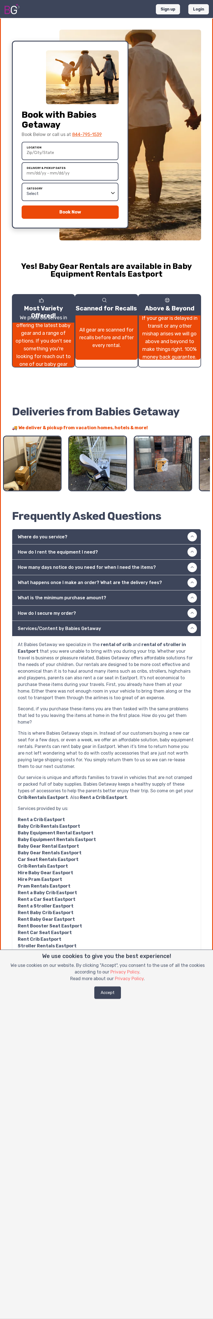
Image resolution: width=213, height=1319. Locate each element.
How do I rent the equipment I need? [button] (58, 552)
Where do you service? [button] (42, 536)
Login (198, 9)
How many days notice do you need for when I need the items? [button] (87, 567)
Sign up (168, 9)
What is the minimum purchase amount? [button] (62, 597)
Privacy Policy (124, 972)
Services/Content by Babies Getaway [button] (59, 628)
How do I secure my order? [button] (47, 613)
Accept (108, 992)
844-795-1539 (87, 134)
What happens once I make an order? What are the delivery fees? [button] (90, 582)
